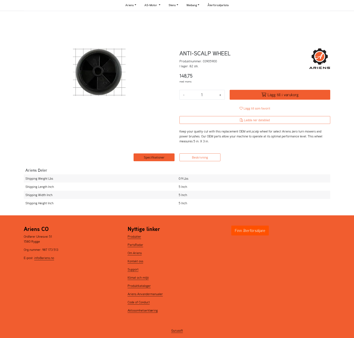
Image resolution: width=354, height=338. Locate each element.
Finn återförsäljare (250, 230)
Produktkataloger (139, 285)
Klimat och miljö (138, 277)
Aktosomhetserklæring (143, 310)
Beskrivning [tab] (200, 157)
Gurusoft (177, 330)
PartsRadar (135, 244)
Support (133, 269)
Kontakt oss (135, 261)
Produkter (134, 236)
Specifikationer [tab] (154, 157)
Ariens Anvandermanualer (145, 293)
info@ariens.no (44, 257)
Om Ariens (135, 252)
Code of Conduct (139, 302)
